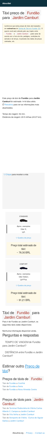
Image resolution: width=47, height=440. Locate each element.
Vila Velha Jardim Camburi (18, 414)
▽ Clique (7, 174)
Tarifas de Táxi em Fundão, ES (29, 28)
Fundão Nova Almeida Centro (19, 389)
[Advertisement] (23, 70)
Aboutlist (6, 3)
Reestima (8, 104)
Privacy (29, 432)
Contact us (40, 432)
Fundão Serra (12, 386)
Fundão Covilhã (13, 383)
